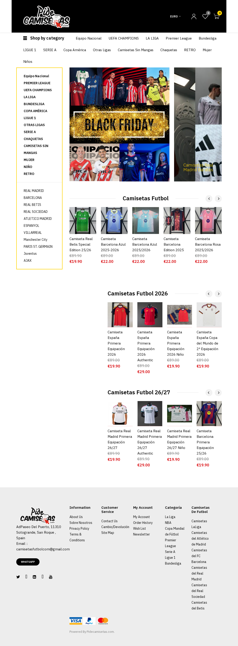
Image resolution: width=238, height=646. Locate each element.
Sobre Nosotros (80, 523)
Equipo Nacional (36, 76)
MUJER (29, 160)
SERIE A (30, 132)
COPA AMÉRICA (35, 111)
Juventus (30, 253)
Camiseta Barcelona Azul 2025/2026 (144, 244)
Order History (143, 523)
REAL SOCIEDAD (36, 212)
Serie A (170, 552)
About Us (76, 517)
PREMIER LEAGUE (37, 83)
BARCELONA (33, 198)
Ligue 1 (170, 558)
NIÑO (28, 167)
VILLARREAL (33, 233)
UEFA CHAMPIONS (38, 90)
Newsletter (141, 534)
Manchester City (35, 240)
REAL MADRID (34, 191)
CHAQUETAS (33, 139)
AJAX (28, 260)
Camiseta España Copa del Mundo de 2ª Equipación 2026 (207, 343)
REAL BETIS (32, 205)
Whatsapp (28, 561)
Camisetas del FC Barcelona (199, 556)
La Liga (170, 517)
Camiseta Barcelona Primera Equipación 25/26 (205, 442)
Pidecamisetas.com (100, 632)
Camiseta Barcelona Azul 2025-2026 (113, 244)
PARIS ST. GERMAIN (38, 246)
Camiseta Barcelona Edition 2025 (174, 244)
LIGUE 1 (30, 118)
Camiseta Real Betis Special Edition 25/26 (81, 244)
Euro (174, 16)
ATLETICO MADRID (38, 219)
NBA (168, 523)
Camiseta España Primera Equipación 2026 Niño (175, 343)
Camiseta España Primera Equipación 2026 (116, 343)
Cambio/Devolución (115, 527)
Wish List (139, 528)
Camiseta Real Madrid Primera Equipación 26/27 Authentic (149, 442)
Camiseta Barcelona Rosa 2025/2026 (208, 244)
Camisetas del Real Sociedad (199, 591)
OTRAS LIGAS (34, 125)
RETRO (29, 174)
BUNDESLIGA (34, 104)
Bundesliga (173, 563)
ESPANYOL (31, 226)
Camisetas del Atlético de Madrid (200, 538)
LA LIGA (30, 97)
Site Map (107, 533)
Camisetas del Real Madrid (199, 573)
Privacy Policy (79, 528)
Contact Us (109, 521)
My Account (141, 517)
